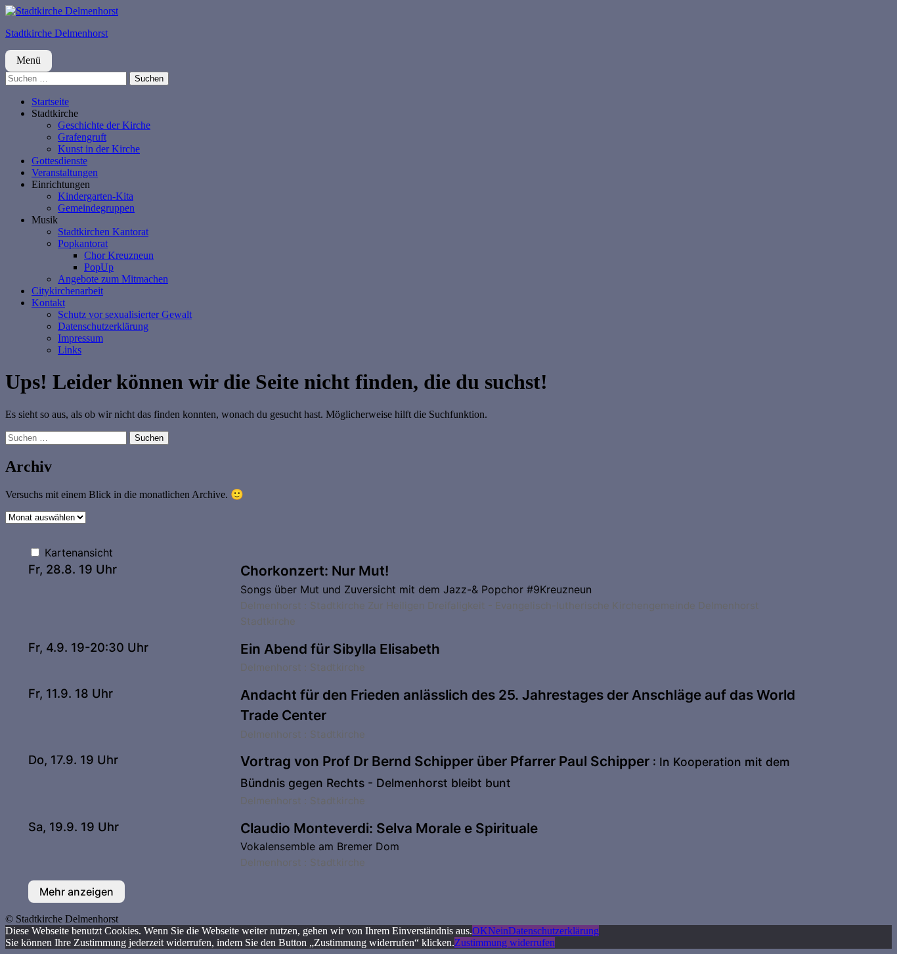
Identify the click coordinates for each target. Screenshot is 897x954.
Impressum (80, 338)
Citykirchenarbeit (67, 290)
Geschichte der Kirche (104, 125)
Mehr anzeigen (76, 891)
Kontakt (48, 302)
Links (69, 349)
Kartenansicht (77, 552)
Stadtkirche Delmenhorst (56, 33)
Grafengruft (82, 137)
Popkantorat (83, 243)
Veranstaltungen (65, 172)
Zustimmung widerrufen (504, 942)
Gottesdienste (59, 160)
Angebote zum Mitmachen (113, 278)
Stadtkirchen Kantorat (103, 231)
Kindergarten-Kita (95, 196)
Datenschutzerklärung (103, 326)
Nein (498, 930)
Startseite (50, 101)
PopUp (99, 267)
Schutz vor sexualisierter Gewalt (125, 314)
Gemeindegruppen (96, 208)
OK (480, 930)
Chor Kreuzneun (119, 255)
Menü (28, 60)
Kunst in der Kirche (99, 148)
